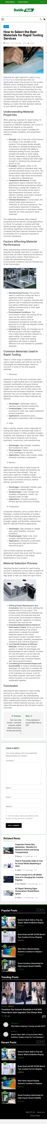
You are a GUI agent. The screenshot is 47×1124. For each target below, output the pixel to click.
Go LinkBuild (21, 884)
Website (9, 806)
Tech (6, 27)
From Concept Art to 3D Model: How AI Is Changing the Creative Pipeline (29, 877)
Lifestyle (21, 926)
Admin (8, 43)
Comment (10, 761)
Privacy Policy (35, 1116)
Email (8, 797)
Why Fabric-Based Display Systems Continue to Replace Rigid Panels (30, 937)
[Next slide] (44, 2)
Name (9, 788)
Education (14, 1023)
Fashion (4, 1006)
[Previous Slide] (40, 2)
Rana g (19, 856)
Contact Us (40, 1112)
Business (21, 940)
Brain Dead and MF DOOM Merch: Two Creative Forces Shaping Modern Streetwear (22, 2)
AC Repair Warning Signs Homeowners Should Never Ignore (27, 891)
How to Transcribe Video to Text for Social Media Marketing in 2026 (29, 863)
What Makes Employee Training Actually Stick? (28, 1026)
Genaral (21, 955)
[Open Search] (41, 19)
